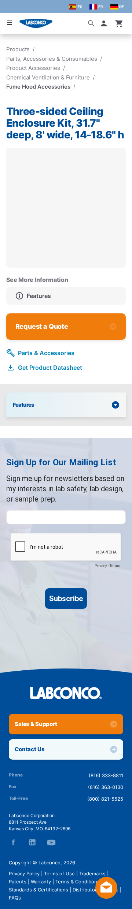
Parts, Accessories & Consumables (51, 58)
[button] (105, 23)
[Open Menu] (9, 22)
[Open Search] (91, 23)
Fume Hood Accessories (38, 86)
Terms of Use (59, 873)
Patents (17, 881)
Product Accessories (33, 67)
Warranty (41, 881)
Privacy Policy (24, 873)
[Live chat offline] (106, 896)
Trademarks (92, 873)
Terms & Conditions (77, 881)
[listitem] (66, 296)
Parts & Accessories (46, 353)
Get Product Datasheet (50, 367)
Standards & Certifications (38, 890)
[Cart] (119, 23)
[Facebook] (13, 842)
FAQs (15, 898)
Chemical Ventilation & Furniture (48, 77)
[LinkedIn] (32, 842)
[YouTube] (51, 842)
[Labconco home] (66, 693)
